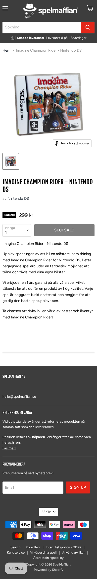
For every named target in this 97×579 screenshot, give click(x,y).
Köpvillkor (33, 547)
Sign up (78, 487)
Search (15, 547)
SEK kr (46, 512)
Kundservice (16, 552)
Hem (6, 50)
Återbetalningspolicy (48, 558)
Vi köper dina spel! (43, 552)
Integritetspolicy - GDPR (63, 547)
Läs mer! (9, 448)
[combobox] (41, 27)
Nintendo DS (18, 198)
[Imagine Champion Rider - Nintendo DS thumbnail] (11, 161)
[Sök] (88, 27)
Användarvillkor (73, 552)
